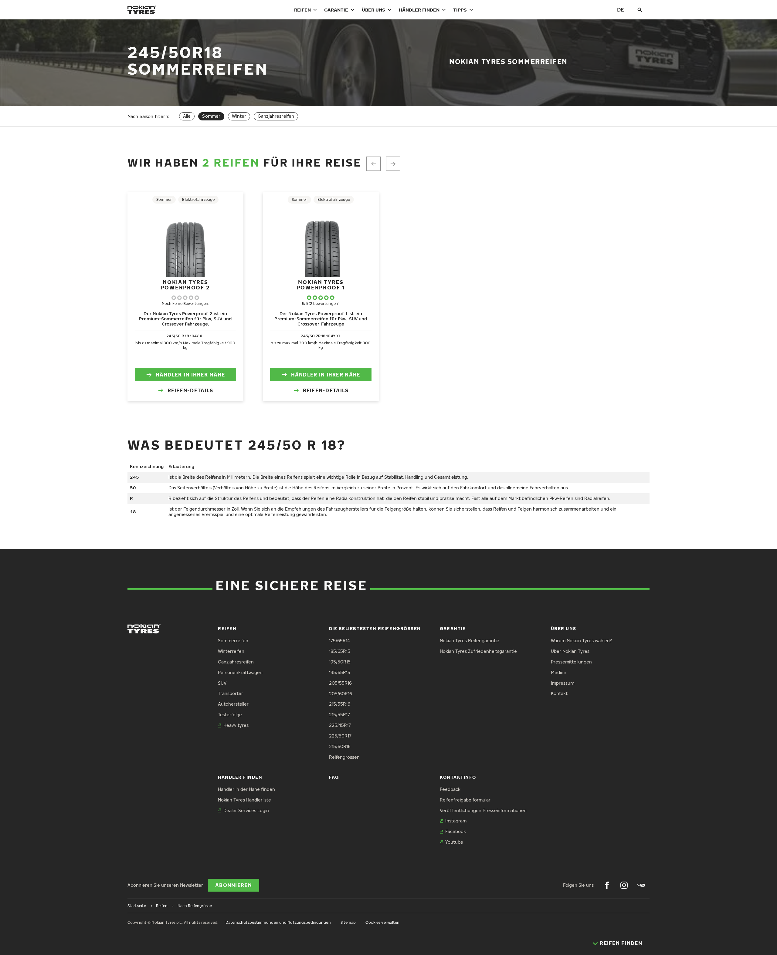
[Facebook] (607, 885)
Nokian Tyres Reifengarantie (469, 640)
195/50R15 (340, 661)
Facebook (455, 831)
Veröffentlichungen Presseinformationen (483, 810)
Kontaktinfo (458, 777)
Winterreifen (231, 651)
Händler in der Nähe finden (246, 789)
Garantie (336, 9)
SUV (222, 683)
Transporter (230, 693)
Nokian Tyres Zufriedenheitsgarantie (478, 651)
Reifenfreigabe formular (465, 799)
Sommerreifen (233, 640)
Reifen (302, 9)
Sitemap (348, 922)
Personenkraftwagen (240, 672)
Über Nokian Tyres (570, 651)
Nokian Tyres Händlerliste (244, 799)
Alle (187, 116)
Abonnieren (233, 885)
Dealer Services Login (246, 810)
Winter (239, 116)
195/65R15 (339, 672)
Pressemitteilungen (571, 661)
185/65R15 (339, 651)
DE (620, 9)
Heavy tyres (236, 725)
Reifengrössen (344, 757)
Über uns (373, 9)
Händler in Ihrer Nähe (190, 375)
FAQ (334, 777)
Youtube (454, 842)
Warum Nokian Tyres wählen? (581, 640)
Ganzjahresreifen (276, 116)
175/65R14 (339, 640)
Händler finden (419, 9)
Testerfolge (230, 714)
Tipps (460, 9)
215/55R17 (339, 714)
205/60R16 (340, 693)
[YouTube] (641, 885)
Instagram (456, 820)
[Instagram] (624, 885)
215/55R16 (339, 704)
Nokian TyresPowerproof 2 (185, 285)
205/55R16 (340, 683)
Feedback (450, 789)
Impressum (562, 683)
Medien (558, 672)
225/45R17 (340, 725)
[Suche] (640, 9)
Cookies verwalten (382, 922)
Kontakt (559, 693)
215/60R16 (340, 746)
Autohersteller (233, 704)
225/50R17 (340, 735)
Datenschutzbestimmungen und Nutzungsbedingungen (278, 922)
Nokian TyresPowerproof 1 (321, 285)
